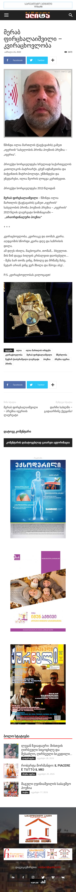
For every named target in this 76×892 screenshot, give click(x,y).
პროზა (8, 363)
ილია (19, 350)
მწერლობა (61, 354)
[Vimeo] (53, 877)
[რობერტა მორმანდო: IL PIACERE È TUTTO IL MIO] (11, 770)
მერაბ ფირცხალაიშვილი (39, 354)
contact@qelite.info (49, 867)
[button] (71, 15)
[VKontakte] (63, 877)
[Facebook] (23, 877)
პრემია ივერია (62, 359)
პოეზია (47, 359)
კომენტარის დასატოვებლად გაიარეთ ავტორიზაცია (38, 442)
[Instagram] (33, 877)
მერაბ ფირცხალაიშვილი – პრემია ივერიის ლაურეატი (21, 411)
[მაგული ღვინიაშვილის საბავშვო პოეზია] (11, 789)
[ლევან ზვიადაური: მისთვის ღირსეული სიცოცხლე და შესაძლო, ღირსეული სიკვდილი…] (11, 751)
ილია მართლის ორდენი (38, 350)
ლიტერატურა (28, 758)
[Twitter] (43, 877)
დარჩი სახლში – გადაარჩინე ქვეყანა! (58, 409)
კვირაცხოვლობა (14, 354)
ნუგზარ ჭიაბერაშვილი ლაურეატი (22, 359)
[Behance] (13, 877)
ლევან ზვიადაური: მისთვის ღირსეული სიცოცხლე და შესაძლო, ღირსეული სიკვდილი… (46, 750)
